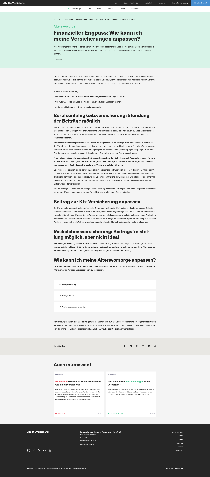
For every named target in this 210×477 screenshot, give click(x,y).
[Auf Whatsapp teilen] (149, 346)
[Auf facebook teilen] (124, 346)
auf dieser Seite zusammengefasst (118, 329)
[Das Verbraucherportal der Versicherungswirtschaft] (54, 19)
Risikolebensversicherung (99, 243)
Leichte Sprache (129, 3)
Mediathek (148, 3)
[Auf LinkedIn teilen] (130, 346)
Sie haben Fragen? (200, 3)
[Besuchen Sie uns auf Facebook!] (34, 450)
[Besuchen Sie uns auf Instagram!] (28, 450)
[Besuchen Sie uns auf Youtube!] (44, 450)
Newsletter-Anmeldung (180, 3)
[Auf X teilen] (136, 346)
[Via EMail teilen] (143, 346)
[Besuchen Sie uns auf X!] (39, 450)
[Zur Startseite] (14, 3)
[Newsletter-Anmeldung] (49, 450)
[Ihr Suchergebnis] (116, 3)
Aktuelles (162, 3)
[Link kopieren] (155, 346)
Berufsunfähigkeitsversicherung (79, 127)
